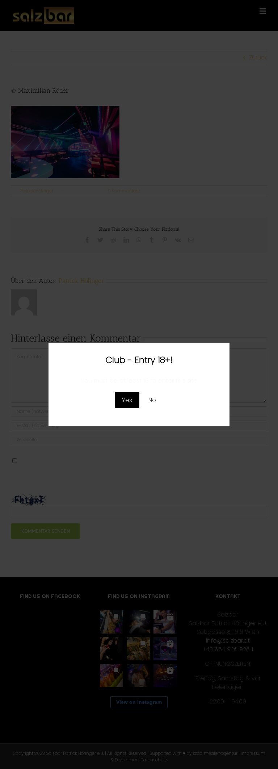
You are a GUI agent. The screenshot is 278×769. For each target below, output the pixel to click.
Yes (127, 400)
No (152, 400)
